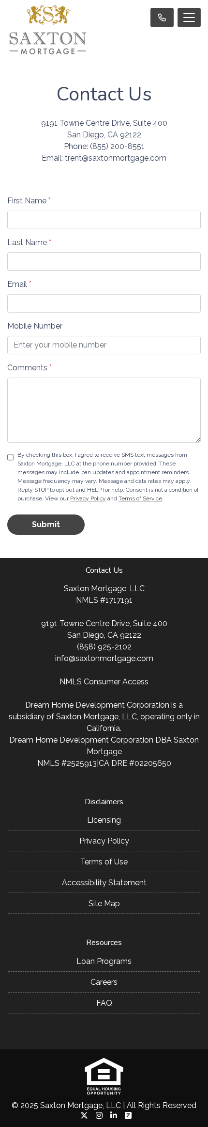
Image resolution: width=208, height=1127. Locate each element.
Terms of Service (140, 498)
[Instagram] (99, 1115)
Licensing (104, 820)
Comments (29, 367)
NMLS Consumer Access (104, 681)
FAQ (104, 1003)
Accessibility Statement (104, 882)
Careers (104, 982)
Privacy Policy (88, 498)
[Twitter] (84, 1115)
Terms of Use (104, 861)
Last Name (29, 242)
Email (19, 284)
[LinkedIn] (113, 1115)
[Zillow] (128, 1115)
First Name (29, 200)
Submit (46, 524)
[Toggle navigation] (189, 17)
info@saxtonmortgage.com (104, 658)
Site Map (104, 903)
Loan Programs (104, 961)
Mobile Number (34, 326)
